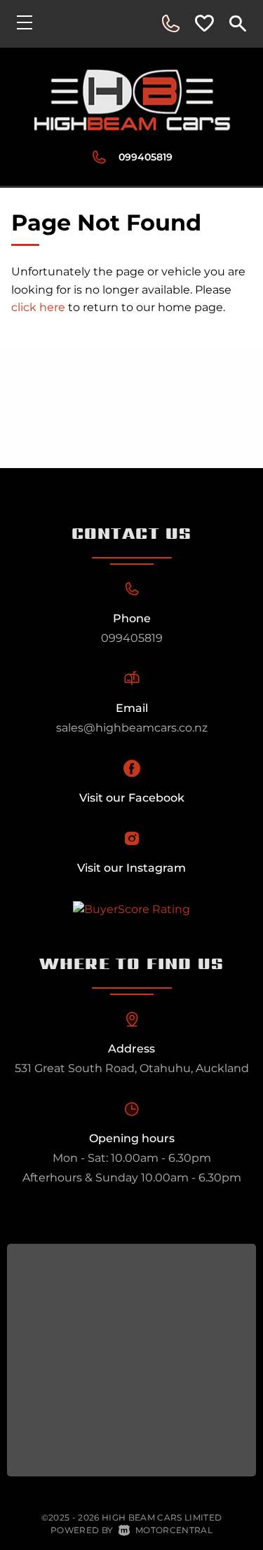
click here (38, 307)
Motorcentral (174, 1530)
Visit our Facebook (131, 797)
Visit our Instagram (131, 868)
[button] (170, 24)
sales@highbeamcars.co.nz (132, 727)
